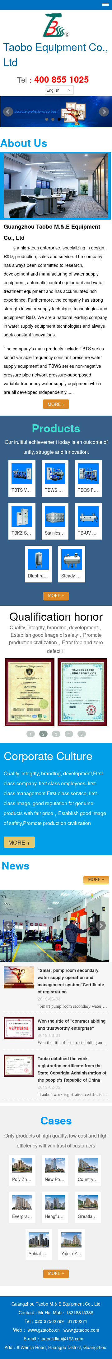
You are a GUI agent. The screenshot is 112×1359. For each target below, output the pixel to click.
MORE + (56, 404)
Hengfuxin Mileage (55, 1216)
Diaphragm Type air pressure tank (38, 575)
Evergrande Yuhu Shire (22, 1216)
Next (101, 926)
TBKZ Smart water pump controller (22, 533)
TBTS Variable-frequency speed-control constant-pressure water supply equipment (22, 490)
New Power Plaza (55, 1179)
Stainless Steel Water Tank (55, 533)
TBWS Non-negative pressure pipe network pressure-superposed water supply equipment (55, 490)
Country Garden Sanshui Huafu (88, 1179)
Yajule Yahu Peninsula (71, 1253)
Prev (8, 926)
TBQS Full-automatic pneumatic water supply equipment (88, 490)
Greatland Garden (88, 1216)
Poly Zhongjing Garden (22, 1179)
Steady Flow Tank (71, 575)
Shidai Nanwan (39, 1253)
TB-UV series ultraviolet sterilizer (88, 533)
